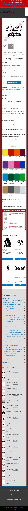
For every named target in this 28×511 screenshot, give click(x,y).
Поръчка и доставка (14, 490)
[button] (23, 21)
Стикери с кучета (10, 357)
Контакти (14, 504)
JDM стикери (10, 308)
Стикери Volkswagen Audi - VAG (14, 326)
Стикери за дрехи (6, 362)
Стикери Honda (11, 315)
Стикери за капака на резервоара (15, 336)
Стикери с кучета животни (10, 353)
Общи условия (14, 494)
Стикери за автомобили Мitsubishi (15, 334)
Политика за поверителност (14, 499)
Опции (7, 259)
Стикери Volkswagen (14, 330)
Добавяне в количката (13, 82)
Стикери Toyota (11, 323)
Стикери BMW (10, 313)
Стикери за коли (10, 306)
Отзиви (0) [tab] (5, 98)
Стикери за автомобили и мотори (12, 304)
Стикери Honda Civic (14, 317)
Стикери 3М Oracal (11, 52)
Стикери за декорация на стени (15, 349)
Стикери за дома (10, 347)
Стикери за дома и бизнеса (11, 345)
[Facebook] (5, 3)
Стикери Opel (10, 321)
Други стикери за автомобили (14, 310)
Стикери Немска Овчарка (13, 359)
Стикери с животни (10, 355)
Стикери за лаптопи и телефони (12, 351)
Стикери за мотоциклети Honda (16, 319)
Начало (4, 52)
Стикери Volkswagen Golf (16, 332)
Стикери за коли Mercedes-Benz (15, 338)
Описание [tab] (4, 95)
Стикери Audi (12, 328)
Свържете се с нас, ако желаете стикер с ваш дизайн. (14, 5)
